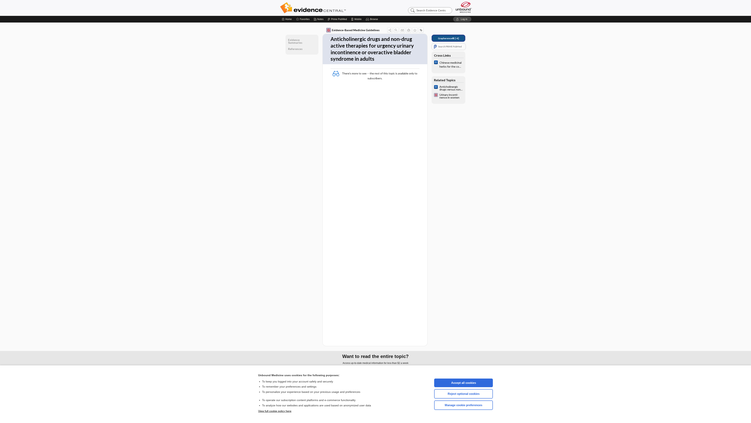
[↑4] (448, 38)
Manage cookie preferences (463, 405)
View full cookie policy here (274, 411)
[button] (372, 19)
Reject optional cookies (464, 393)
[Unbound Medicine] (463, 7)
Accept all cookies (463, 382)
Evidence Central (328, 8)
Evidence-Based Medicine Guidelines (356, 30)
